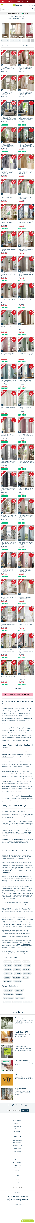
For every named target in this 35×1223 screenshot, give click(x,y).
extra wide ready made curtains (17, 779)
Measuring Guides (17, 1146)
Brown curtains (7, 965)
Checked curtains (8, 990)
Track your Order (17, 1123)
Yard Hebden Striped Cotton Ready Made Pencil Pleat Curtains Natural (25, 597)
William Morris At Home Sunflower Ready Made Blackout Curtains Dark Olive (8, 145)
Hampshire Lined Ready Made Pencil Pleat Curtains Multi (8, 515)
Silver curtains (16, 977)
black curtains (26, 944)
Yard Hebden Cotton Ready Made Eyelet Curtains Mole (8, 196)
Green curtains (7, 969)
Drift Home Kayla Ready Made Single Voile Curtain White (26, 623)
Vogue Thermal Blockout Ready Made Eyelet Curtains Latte (25, 328)
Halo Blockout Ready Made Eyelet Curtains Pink (8, 354)
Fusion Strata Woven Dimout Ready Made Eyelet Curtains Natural (25, 274)
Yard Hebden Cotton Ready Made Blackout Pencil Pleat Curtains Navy (8, 172)
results (5, 46)
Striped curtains (17, 1002)
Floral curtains (18, 994)
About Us (17, 1160)
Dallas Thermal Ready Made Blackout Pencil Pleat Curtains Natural (8, 274)
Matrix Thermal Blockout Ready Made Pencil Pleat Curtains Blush (24, 570)
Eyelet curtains (5, 41)
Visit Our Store (17, 1168)
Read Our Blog (17, 1151)
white (11, 893)
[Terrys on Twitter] (13, 1105)
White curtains (7, 981)
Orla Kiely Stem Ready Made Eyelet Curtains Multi (8, 677)
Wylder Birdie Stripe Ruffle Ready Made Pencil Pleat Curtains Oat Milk (25, 93)
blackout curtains (7, 786)
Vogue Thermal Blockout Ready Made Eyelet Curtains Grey (8, 436)
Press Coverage (17, 1162)
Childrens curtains (8, 994)
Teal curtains (25, 977)
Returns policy (17, 1126)
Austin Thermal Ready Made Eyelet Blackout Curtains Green (26, 354)
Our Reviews (17, 1165)
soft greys (19, 893)
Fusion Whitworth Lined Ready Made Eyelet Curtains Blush (25, 651)
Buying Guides (17, 1148)
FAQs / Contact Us (17, 1120)
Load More (17, 688)
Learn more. (27, 694)
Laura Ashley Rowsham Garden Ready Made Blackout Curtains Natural (25, 249)
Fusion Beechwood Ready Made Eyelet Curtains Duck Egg (7, 624)
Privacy (18, 1185)
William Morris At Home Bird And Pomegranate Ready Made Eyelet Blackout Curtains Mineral (26, 146)
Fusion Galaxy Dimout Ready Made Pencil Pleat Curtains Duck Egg (25, 543)
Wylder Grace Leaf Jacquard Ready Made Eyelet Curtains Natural (8, 69)
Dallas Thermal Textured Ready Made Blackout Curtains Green (8, 327)
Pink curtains (18, 973)
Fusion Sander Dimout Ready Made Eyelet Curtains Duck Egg (8, 543)
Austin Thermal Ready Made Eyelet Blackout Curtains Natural (8, 301)
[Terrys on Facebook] (8, 1105)
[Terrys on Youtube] (26, 1105)
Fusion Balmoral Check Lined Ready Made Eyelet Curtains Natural (25, 490)
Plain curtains (7, 1002)
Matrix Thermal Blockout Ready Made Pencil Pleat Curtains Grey (7, 570)
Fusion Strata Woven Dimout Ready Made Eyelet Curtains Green (25, 301)
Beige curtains (7, 962)
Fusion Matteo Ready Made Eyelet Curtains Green (25, 408)
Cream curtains (17, 965)
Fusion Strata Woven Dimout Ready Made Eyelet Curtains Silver (8, 463)
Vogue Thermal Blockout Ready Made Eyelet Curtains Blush (25, 436)
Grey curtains (17, 969)
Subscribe (17, 1171)
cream (15, 893)
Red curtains (7, 977)
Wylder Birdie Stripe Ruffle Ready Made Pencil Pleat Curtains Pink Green (25, 69)
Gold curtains (27, 965)
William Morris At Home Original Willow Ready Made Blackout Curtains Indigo (25, 118)
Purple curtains (27, 973)
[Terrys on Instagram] (22, 1105)
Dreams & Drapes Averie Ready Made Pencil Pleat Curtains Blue (24, 678)
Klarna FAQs (17, 1131)
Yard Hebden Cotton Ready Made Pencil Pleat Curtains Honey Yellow (25, 172)
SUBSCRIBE (25, 1110)
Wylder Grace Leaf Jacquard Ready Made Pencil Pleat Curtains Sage (8, 93)
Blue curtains (26, 962)
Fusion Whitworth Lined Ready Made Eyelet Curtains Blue (25, 382)
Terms (17, 1182)
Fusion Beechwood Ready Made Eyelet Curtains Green (8, 650)
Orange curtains (8, 973)
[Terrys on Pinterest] (17, 1105)
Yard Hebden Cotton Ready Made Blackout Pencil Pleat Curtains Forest (25, 197)
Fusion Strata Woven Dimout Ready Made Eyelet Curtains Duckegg (8, 382)
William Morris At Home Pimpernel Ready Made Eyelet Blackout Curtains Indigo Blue (8, 118)
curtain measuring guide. (25, 847)
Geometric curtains (8, 998)
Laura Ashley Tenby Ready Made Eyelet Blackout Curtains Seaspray (8, 249)
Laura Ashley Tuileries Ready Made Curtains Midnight (25, 221)
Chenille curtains (19, 990)
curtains (24, 718)
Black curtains (17, 962)
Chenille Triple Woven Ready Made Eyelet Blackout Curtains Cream (26, 463)
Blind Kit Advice (17, 1143)
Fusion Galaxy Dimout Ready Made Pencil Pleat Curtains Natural (25, 516)
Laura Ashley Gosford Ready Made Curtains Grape (8, 221)
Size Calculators (17, 1140)
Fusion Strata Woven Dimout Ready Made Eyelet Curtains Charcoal (8, 490)
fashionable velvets (26, 796)
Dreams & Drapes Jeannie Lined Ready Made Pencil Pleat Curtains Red (8, 597)
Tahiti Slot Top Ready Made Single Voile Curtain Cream (8, 408)
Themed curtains (28, 1002)
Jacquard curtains (20, 998)
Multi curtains (26, 969)
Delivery (17, 1129)
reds (17, 910)
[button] (28, 46)
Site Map (17, 1179)
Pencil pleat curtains (15, 41)
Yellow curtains (17, 981)
